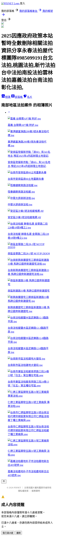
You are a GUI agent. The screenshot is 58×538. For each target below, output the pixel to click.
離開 (18, 533)
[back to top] (3, 482)
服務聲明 (36, 491)
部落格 (19, 97)
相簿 (8, 97)
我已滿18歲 (8, 533)
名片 (29, 97)
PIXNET (17, 487)
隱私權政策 (23, 491)
